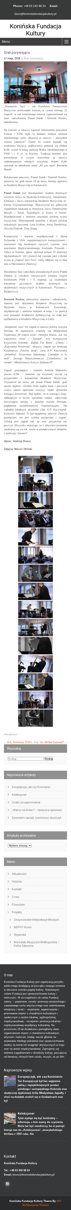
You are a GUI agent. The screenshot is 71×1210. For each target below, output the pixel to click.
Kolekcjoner (19, 794)
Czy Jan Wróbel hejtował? (50, 742)
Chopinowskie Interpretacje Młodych (36, 919)
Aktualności (10, 734)
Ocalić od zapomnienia (26, 802)
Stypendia (20, 934)
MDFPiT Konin (23, 927)
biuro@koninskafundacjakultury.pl (35, 13)
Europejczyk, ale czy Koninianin (31, 787)
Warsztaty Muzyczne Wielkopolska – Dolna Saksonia (36, 944)
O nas (15, 896)
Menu (6, 41)
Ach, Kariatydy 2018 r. (18, 742)
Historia (17, 881)
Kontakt (16, 889)
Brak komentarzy (33, 58)
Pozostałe (18, 904)
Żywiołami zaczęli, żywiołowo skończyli (36, 817)
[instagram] (7, 1184)
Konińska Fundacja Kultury (35, 29)
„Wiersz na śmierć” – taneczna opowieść (37, 810)
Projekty (17, 912)
